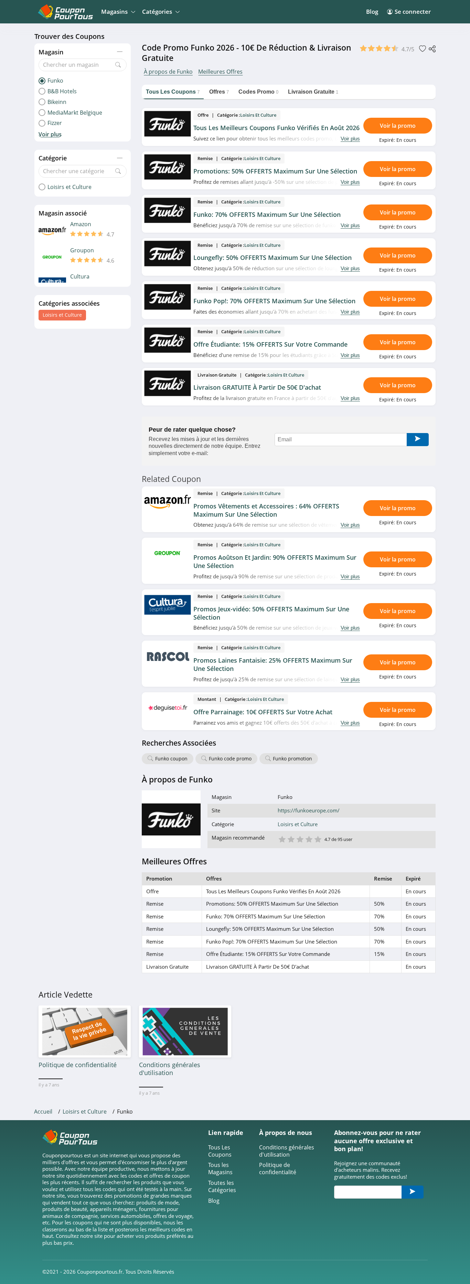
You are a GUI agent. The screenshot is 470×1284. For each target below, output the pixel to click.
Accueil (43, 1111)
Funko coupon (171, 758)
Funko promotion (292, 758)
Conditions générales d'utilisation (286, 1151)
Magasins (114, 11)
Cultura (79, 276)
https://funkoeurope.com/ (309, 810)
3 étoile (300, 838)
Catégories (157, 11)
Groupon (82, 250)
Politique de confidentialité (277, 1168)
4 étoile (309, 838)
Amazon (80, 224)
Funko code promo (230, 758)
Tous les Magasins (220, 1168)
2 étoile (291, 838)
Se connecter (413, 11)
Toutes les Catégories (222, 1186)
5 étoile (317, 838)
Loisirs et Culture (62, 315)
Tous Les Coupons (220, 1151)
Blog (372, 11)
